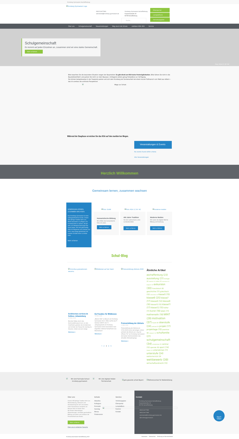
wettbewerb (157, 359)
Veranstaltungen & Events (152, 144)
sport (164, 347)
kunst (155, 310)
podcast (155, 326)
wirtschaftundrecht (157, 363)
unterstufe (155, 353)
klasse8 (156, 301)
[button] (72, 26)
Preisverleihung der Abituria (132, 323)
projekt (165, 326)
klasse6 (153, 297)
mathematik (155, 314)
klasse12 (157, 307)
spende (154, 347)
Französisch (158, 288)
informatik (154, 294)
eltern (159, 281)
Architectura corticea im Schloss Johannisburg (78, 315)
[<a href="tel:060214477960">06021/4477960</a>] (94, 11)
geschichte (153, 291)
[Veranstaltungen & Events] (137, 144)
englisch (150, 284)
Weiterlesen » (72, 332)
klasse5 (164, 294)
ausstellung (155, 278)
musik (155, 323)
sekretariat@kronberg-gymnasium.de (107, 13)
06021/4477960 (101, 11)
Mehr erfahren (33, 52)
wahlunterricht (154, 356)
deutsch (152, 281)
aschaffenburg (157, 274)
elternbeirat (165, 281)
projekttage (154, 329)
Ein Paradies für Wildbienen (106, 314)
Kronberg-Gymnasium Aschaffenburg (136, 11)
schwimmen (157, 344)
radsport (152, 333)
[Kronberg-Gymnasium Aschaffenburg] (122, 11)
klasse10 (156, 304)
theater (150, 350)
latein (165, 311)
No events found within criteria (145, 152)
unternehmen (160, 350)
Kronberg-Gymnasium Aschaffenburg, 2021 (78, 436)
